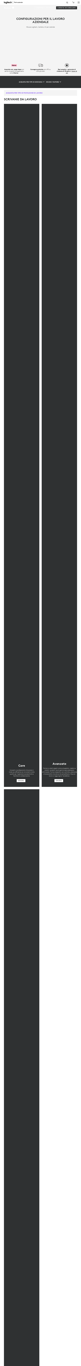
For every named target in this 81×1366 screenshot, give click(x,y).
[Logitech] (14, 2)
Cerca (67, 2)
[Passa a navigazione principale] (78, 2)
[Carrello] (73, 2)
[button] (9, 7)
